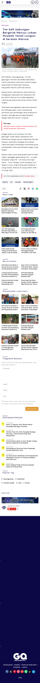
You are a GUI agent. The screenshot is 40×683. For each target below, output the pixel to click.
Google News (30, 176)
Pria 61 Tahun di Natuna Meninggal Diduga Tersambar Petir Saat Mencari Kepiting (29, 251)
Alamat (24, 667)
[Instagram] (18, 671)
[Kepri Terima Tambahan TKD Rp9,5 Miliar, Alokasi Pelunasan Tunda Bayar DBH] (29, 299)
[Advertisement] (20, 541)
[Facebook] (7, 671)
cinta (19, 483)
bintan (27, 483)
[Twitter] (10, 671)
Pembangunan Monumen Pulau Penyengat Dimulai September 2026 (20, 449)
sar (11, 182)
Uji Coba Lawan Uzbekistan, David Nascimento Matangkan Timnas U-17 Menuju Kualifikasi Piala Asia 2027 (22, 457)
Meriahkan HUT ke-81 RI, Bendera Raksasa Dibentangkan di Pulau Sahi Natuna (10, 211)
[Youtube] (22, 671)
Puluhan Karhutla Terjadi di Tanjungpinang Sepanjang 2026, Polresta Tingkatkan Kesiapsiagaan (10, 282)
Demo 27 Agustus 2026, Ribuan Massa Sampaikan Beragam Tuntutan (19, 425)
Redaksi (17, 665)
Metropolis (5, 25)
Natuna (5, 182)
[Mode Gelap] (32, 2)
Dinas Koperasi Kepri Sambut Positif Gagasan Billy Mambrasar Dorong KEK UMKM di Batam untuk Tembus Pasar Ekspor (29, 282)
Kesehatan (21, 479)
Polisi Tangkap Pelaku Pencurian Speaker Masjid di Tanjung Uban (20, 466)
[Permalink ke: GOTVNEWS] (3, 44)
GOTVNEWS (9, 43)
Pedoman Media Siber (29, 665)
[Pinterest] (14, 671)
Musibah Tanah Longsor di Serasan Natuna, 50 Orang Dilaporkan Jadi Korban (20, 127)
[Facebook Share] (20, 188)
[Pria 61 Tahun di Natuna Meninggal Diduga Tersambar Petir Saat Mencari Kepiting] (29, 242)
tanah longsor (28, 182)
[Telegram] (33, 671)
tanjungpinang (8, 479)
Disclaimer (16, 667)
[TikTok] (29, 671)
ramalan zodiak (8, 483)
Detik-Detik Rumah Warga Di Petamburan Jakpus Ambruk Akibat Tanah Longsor (9, 251)
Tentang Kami (8, 665)
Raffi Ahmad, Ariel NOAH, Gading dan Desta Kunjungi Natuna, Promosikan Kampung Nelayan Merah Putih (29, 211)
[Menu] (3, 2)
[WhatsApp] (26, 671)
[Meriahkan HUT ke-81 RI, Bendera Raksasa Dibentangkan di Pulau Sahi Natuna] (10, 202)
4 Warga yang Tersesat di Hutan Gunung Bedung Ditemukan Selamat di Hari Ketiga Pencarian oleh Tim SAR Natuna (10, 274)
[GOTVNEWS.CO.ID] (8, 2)
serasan (18, 182)
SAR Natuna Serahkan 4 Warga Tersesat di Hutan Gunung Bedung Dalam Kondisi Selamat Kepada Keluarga (10, 267)
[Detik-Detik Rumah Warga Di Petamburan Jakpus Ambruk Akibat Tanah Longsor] (10, 242)
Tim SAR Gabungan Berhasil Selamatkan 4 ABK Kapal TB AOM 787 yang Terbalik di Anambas (9, 231)
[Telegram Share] (32, 188)
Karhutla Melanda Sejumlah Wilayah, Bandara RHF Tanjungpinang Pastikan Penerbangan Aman (29, 274)
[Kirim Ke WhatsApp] (36, 188)
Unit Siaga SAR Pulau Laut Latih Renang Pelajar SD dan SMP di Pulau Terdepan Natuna (29, 231)
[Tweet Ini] (24, 188)
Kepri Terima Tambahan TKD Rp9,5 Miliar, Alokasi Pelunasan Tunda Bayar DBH (29, 267)
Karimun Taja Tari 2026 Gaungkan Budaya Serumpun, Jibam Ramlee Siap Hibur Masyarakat (20, 434)
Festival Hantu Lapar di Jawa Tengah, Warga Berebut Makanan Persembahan (21, 442)
